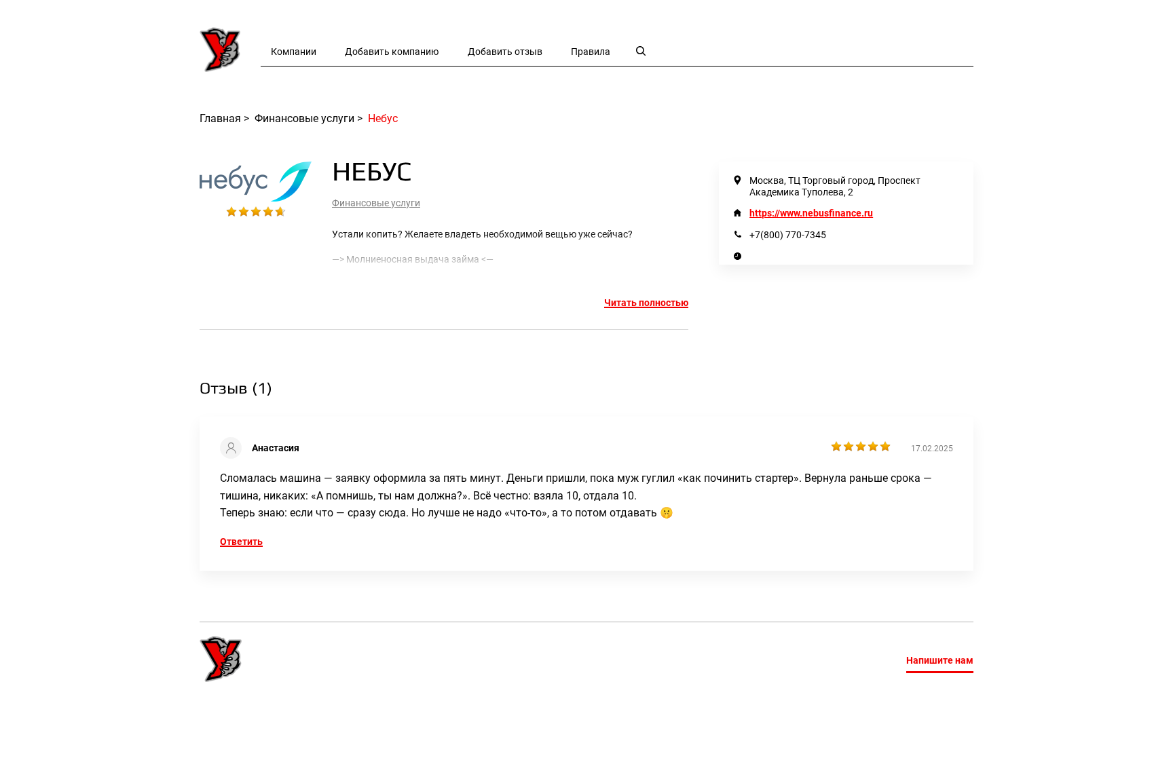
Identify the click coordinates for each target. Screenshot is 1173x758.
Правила (590, 51)
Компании (293, 51)
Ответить (241, 541)
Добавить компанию (392, 51)
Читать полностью (646, 302)
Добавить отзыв (505, 51)
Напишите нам (939, 660)
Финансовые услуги (376, 202)
